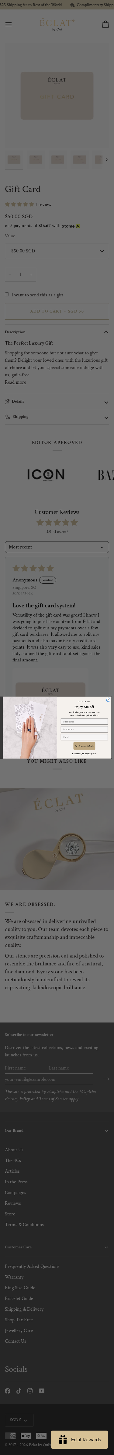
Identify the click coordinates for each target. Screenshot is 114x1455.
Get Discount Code (84, 745)
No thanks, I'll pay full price (84, 753)
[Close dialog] (108, 700)
